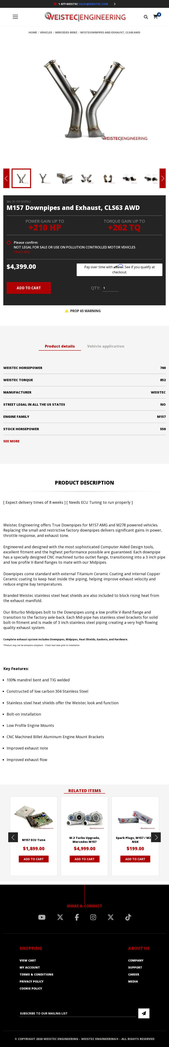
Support (135, 967)
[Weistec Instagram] (93, 917)
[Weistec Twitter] (60, 917)
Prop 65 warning (85, 311)
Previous (6, 178)
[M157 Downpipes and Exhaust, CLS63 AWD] (84, 103)
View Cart (28, 960)
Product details (60, 346)
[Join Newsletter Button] (143, 1013)
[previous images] (13, 837)
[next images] (156, 837)
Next (163, 178)
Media (133, 981)
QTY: (95, 288)
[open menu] (15, 17)
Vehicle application (105, 346)
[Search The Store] (146, 17)
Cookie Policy (31, 988)
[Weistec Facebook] (77, 917)
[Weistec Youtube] (42, 917)
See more (11, 441)
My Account (30, 967)
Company (135, 960)
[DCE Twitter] (110, 917)
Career (133, 974)
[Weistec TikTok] (128, 917)
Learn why (22, 251)
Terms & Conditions (36, 974)
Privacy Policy (31, 981)
